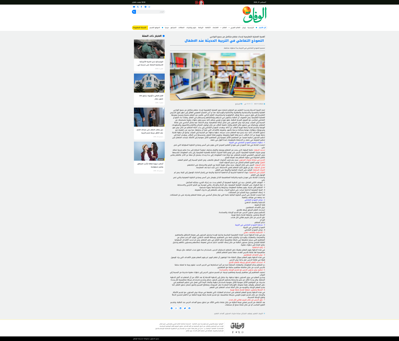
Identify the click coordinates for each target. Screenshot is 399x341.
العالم (224, 27)
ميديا (167, 27)
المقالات (181, 27)
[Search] (134, 12)
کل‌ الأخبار (262, 27)
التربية (261, 313)
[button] (189, 308)
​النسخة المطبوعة (139, 27)
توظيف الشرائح (246, 313)
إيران (244, 27)
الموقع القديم (155, 27)
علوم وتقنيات (191, 27)
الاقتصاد (215, 27)
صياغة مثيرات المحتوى (233, 313)
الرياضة (200, 27)
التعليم (255, 313)
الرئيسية (251, 27)
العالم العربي (235, 27)
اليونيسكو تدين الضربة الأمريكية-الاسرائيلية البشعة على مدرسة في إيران (150, 64)
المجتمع (173, 27)
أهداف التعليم (219, 313)
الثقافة (208, 27)
